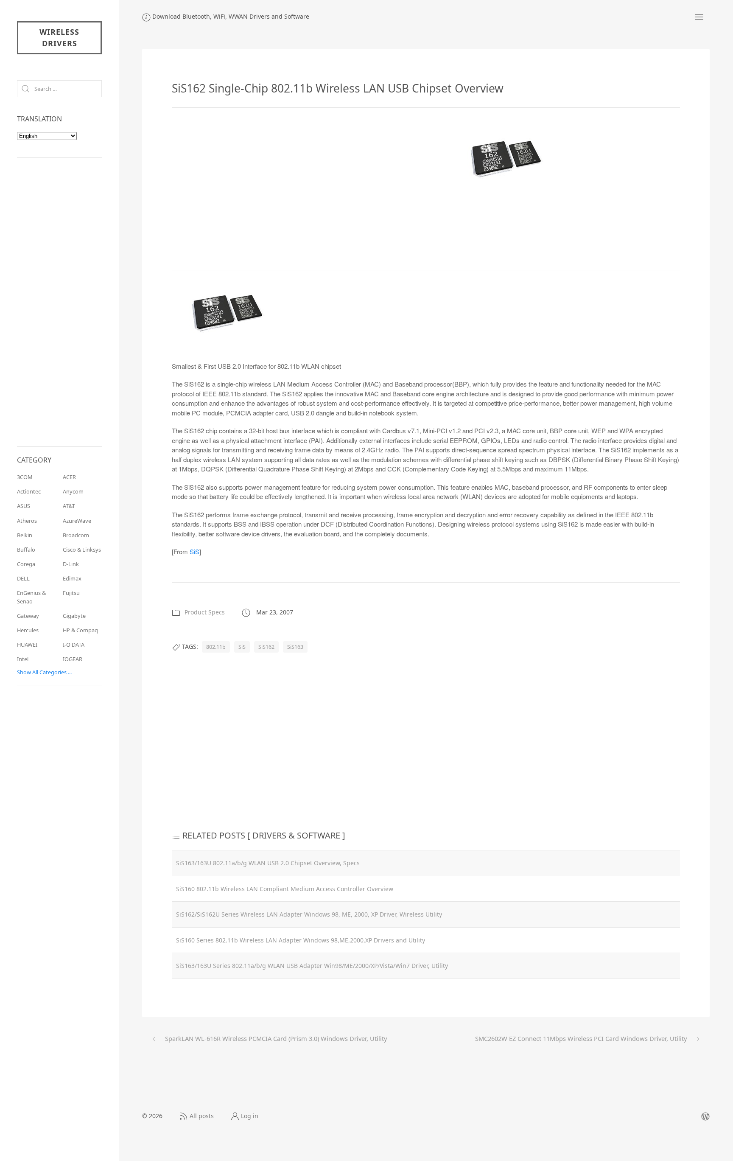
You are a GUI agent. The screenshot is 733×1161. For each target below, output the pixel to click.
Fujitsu (71, 593)
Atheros (27, 520)
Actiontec (29, 491)
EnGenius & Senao (31, 597)
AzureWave (77, 520)
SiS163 (295, 647)
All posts (202, 1116)
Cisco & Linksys (82, 549)
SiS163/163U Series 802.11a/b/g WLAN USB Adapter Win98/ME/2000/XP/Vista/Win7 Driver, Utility (312, 966)
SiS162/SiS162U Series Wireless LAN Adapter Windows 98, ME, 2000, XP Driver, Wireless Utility (309, 914)
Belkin (24, 535)
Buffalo (26, 549)
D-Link (71, 564)
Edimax (72, 578)
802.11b (216, 647)
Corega (26, 564)
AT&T (69, 506)
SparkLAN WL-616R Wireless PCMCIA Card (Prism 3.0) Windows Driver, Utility (275, 1038)
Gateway (28, 616)
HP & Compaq (80, 630)
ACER (69, 477)
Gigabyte (74, 616)
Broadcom (76, 535)
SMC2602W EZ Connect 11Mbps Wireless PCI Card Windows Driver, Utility (581, 1038)
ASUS (23, 506)
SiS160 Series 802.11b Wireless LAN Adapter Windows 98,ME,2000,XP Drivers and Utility (300, 940)
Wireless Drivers (59, 37)
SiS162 (266, 647)
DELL (23, 578)
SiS (194, 551)
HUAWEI (27, 644)
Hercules (28, 630)
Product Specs (205, 612)
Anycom (73, 491)
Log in (249, 1116)
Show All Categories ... (44, 672)
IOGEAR (72, 659)
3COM (25, 477)
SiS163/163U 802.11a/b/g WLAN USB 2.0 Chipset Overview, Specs (268, 863)
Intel (22, 659)
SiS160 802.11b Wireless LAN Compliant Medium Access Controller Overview (284, 889)
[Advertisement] (243, 187)
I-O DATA (73, 644)
